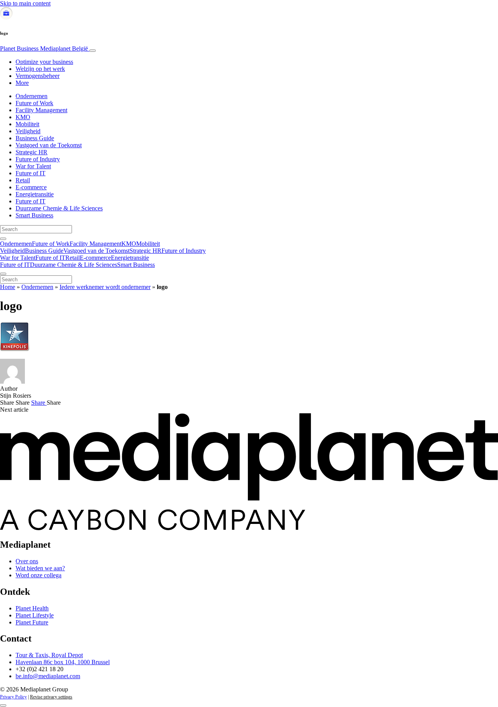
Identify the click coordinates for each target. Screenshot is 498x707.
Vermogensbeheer (38, 75)
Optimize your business (44, 61)
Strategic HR (31, 152)
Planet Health (32, 608)
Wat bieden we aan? (40, 568)
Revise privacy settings (51, 697)
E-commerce (31, 187)
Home (7, 287)
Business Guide (35, 138)
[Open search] (3, 239)
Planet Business (44, 48)
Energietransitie (35, 194)
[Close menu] (3, 274)
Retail (23, 180)
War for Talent (33, 166)
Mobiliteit (27, 124)
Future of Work (34, 103)
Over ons (27, 561)
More (22, 82)
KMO (23, 117)
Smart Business (34, 215)
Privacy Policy (13, 697)
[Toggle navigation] (92, 50)
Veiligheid (28, 131)
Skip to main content (25, 3)
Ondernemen (31, 96)
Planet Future (32, 622)
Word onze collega (38, 575)
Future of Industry (38, 159)
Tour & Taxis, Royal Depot (49, 655)
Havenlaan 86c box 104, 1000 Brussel (63, 662)
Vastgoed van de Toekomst (49, 145)
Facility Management (41, 110)
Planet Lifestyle (35, 615)
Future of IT (31, 173)
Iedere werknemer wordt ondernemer (105, 287)
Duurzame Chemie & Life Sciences (59, 208)
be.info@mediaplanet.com (48, 676)
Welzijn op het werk (40, 68)
